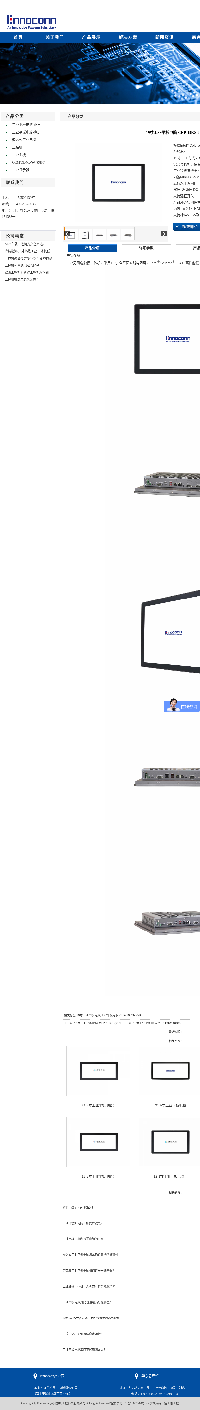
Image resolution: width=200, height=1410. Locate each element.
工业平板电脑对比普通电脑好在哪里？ (87, 1302)
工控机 (17, 147)
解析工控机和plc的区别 (78, 1207)
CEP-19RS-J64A (130, 1015)
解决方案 (128, 37)
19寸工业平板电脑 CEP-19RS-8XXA (157, 1023)
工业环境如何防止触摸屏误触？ (83, 1223)
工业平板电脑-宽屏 (26, 132)
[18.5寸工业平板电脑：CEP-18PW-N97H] (98, 1142)
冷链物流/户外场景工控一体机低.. (28, 251)
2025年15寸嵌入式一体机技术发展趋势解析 (91, 1318)
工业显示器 (20, 170)
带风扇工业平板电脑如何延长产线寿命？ (89, 1270)
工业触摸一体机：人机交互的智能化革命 (89, 1286)
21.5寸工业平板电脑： (99, 1105)
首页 (18, 37)
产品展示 (91, 37)
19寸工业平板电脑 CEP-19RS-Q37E (98, 1023)
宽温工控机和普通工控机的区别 (27, 272)
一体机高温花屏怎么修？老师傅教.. (29, 258)
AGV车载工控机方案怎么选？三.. (28, 244)
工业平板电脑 (110, 1015)
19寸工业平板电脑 (88, 1015)
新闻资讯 (164, 37)
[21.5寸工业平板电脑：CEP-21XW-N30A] (98, 1071)
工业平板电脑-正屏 (26, 125)
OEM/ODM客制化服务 (29, 162)
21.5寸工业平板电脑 (170, 1105)
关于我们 (55, 37)
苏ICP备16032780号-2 (133, 1403)
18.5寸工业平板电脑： (99, 1176)
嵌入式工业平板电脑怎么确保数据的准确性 (90, 1255)
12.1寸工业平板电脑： (170, 1176)
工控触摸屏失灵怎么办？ (22, 279)
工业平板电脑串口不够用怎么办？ (85, 1350)
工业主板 (19, 155)
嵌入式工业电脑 (24, 140)
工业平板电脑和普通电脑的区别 (83, 1239)
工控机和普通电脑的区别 (22, 265)
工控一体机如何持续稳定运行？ (83, 1334)
